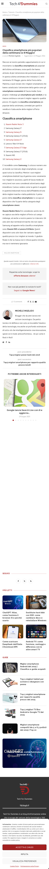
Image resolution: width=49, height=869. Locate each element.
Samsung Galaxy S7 (14, 139)
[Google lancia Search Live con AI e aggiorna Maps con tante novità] (24, 393)
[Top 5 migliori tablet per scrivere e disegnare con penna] (10, 683)
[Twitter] (25, 581)
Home (5, 12)
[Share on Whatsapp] (33, 302)
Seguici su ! (24, 290)
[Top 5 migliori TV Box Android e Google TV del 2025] (10, 713)
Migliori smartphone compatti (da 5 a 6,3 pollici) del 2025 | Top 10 (33, 727)
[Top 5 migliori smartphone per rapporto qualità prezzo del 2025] (10, 698)
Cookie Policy (14, 866)
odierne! (24, 275)
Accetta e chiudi (24, 847)
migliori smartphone (11, 253)
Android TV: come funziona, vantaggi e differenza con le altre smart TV (36, 645)
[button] (6, 401)
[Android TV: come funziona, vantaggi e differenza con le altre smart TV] (36, 631)
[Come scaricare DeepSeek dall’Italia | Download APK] (13, 631)
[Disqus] (24, 460)
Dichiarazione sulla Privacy (29, 866)
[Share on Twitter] (30, 302)
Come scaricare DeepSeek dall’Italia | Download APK (12, 644)
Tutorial (11, 12)
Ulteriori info (34, 264)
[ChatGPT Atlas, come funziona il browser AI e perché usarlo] (13, 602)
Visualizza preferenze (24, 861)
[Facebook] (18, 581)
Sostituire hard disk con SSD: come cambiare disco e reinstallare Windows (36, 616)
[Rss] (31, 581)
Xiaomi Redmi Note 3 (15, 124)
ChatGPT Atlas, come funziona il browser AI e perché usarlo (12, 616)
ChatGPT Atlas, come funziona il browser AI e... (25, 753)
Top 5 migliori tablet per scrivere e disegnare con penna (32, 682)
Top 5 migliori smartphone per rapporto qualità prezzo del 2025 (32, 697)
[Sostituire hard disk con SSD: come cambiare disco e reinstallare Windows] (36, 602)
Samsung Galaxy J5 (14, 132)
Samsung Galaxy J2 (14, 159)
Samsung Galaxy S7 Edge (16, 147)
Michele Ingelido (14, 56)
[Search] (46, 3)
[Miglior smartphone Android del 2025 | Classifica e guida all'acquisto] (10, 668)
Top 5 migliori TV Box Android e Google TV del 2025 (32, 712)
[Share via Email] (36, 302)
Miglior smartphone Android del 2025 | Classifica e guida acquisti (32, 666)
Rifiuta (24, 854)
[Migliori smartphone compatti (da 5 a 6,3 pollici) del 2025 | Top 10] (10, 728)
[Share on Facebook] (28, 302)
